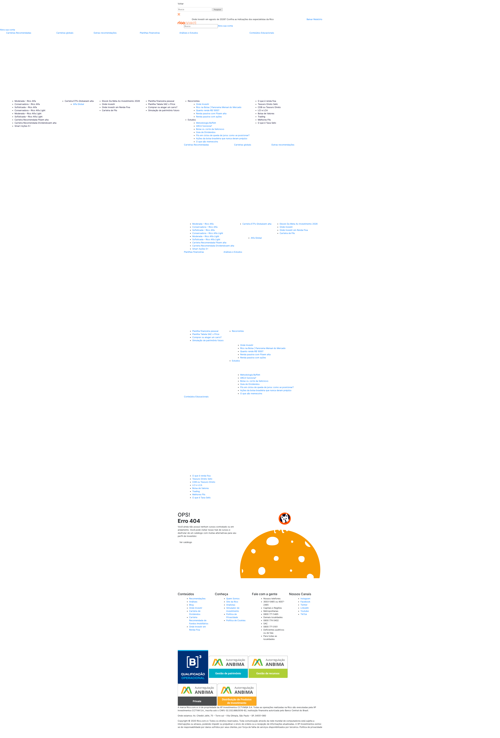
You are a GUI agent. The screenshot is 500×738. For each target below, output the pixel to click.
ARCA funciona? (204, 126)
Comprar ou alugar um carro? (162, 107)
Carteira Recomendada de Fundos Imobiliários (198, 620)
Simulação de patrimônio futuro (163, 110)
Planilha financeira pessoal (161, 101)
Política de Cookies (235, 620)
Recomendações (197, 598)
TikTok (304, 614)
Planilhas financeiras (150, 32)
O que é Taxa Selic (267, 123)
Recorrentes (194, 101)
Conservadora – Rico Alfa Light (30, 110)
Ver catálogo (185, 542)
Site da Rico (232, 601)
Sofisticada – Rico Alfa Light (28, 116)
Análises (193, 601)
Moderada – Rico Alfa (25, 101)
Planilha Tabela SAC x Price (161, 104)
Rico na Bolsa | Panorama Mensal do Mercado (218, 107)
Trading (261, 116)
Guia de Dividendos (205, 132)
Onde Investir (202, 104)
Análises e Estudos (188, 32)
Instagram (305, 598)
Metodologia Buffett (206, 123)
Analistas (230, 604)
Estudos (192, 119)
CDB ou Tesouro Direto (269, 107)
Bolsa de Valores (266, 113)
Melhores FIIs (264, 119)
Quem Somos (232, 598)
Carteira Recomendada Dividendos (35, 123)
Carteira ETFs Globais (79, 101)
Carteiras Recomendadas (18, 32)
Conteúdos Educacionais (261, 32)
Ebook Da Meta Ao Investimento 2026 (121, 101)
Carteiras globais (64, 32)
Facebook (305, 601)
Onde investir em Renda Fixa (116, 107)
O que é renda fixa (267, 101)
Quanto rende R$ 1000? (207, 110)
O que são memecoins (207, 141)
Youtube (305, 611)
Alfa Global (78, 104)
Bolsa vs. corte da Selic (210, 129)
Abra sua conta (225, 25)
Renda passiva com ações (209, 116)
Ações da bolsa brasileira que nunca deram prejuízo (221, 138)
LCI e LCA (263, 110)
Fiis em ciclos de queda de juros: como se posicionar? (222, 135)
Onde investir (108, 104)
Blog (191, 604)
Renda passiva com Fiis (211, 113)
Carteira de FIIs (109, 110)
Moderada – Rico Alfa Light (28, 113)
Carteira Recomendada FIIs (32, 119)
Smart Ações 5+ (23, 126)
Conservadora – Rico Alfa (27, 104)
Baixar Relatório (314, 19)
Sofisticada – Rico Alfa (26, 107)
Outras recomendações (105, 32)
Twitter (304, 604)
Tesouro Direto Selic (268, 104)
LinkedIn (305, 608)
